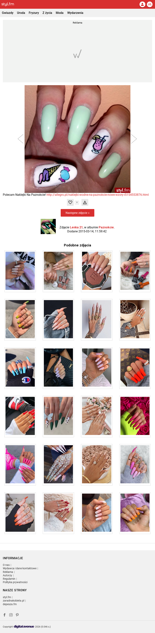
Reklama (8, 571)
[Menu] (150, 4)
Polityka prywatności (15, 582)
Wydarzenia (75, 13)
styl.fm (7, 597)
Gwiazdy (7, 13)
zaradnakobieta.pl (13, 600)
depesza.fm (10, 604)
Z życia (47, 13)
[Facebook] (4, 615)
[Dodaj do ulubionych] (70, 202)
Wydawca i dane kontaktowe (19, 568)
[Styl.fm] (10, 4)
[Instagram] (11, 615)
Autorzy (7, 575)
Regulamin (9, 578)
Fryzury (34, 13)
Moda (60, 13)
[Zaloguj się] (142, 4)
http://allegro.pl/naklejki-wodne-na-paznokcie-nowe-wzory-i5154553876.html (97, 195)
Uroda (21, 13)
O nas (6, 564)
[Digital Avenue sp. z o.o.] (24, 627)
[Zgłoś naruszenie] (84, 202)
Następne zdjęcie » (77, 213)
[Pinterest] (17, 615)
